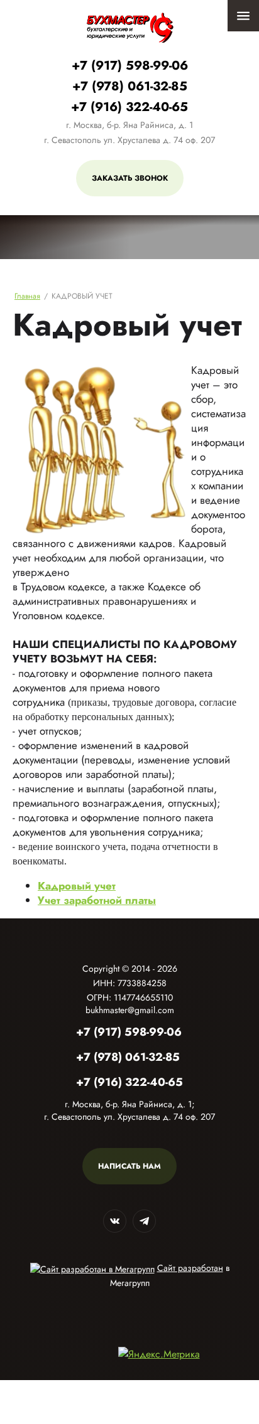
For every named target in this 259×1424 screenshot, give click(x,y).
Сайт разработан (190, 1268)
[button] (130, 178)
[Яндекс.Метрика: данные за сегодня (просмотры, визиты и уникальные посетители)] (159, 1354)
